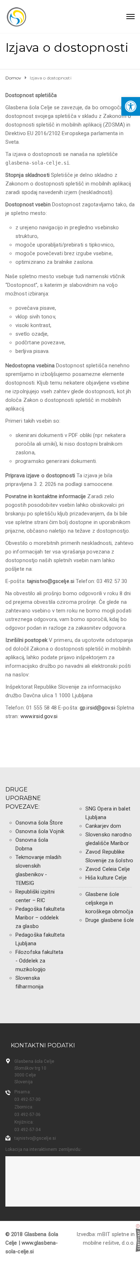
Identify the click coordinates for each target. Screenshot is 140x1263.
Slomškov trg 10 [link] (30, 1068)
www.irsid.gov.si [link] (39, 716)
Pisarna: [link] (22, 1091)
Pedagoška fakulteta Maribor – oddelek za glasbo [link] (40, 917)
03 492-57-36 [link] (27, 1114)
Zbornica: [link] (23, 1107)
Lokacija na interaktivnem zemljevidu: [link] (43, 1149)
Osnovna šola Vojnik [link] (39, 831)
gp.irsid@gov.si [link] (97, 707)
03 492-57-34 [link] (27, 1129)
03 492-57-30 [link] (27, 1099)
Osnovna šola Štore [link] (39, 822)
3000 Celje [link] (25, 1075)
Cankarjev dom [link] (103, 826)
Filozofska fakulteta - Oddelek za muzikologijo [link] (39, 961)
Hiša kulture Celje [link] (106, 877)
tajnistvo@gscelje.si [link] (50, 581)
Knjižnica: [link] (24, 1122)
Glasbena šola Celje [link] (34, 1061)
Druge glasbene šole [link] (109, 920)
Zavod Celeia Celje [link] (107, 869)
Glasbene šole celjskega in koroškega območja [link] (109, 903)
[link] (130, 106)
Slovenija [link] (23, 1081)
